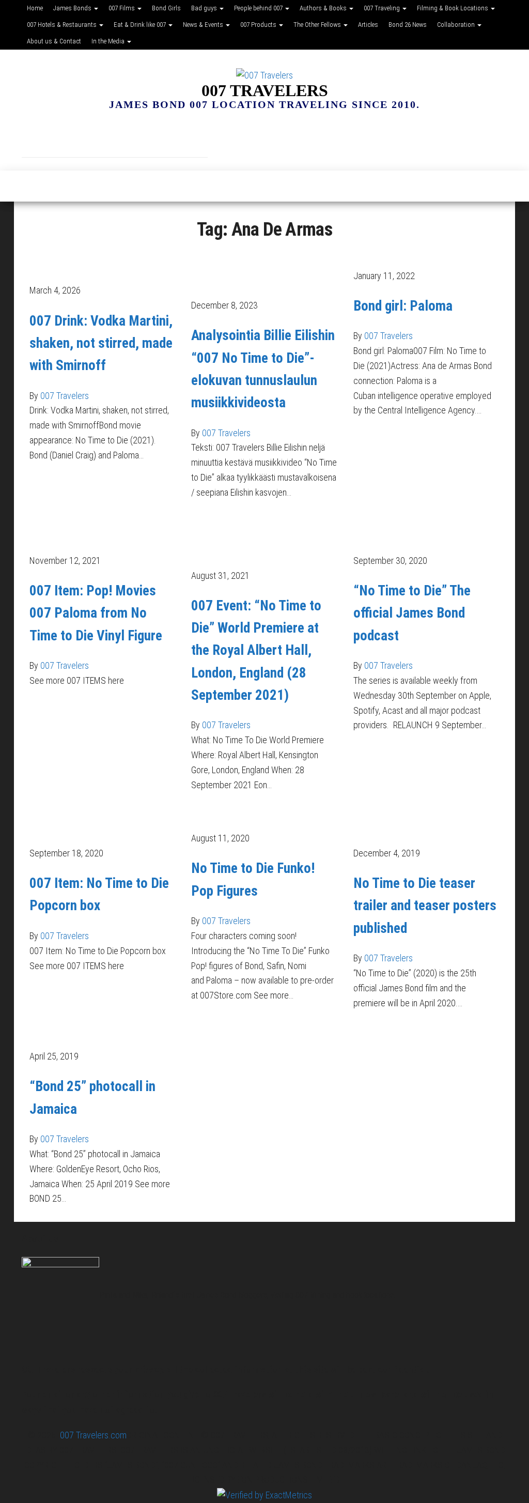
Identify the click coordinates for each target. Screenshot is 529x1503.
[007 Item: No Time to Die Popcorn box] (102, 823)
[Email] (99, 137)
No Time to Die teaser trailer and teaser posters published (424, 905)
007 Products (259, 24)
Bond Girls (166, 8)
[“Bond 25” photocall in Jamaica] (89, 1034)
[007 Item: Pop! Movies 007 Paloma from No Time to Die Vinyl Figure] (102, 531)
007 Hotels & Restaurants (62, 24)
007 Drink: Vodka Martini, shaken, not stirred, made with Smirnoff (101, 343)
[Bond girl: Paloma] (389, 253)
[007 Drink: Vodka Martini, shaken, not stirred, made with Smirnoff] (102, 260)
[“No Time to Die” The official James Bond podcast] (426, 531)
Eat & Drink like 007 (140, 24)
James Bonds (73, 8)
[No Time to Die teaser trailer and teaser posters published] (426, 823)
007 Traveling (382, 8)
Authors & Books (324, 8)
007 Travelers (264, 90)
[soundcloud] (161, 137)
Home (35, 8)
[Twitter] (192, 137)
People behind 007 (259, 8)
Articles (368, 24)
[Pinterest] (130, 137)
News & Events (204, 24)
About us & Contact (54, 41)
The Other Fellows (318, 24)
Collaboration (456, 24)
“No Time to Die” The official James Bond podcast (412, 612)
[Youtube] (223, 137)
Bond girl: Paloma (403, 306)
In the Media (108, 41)
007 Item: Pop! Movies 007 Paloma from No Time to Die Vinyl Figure (95, 612)
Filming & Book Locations (453, 8)
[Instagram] (68, 137)
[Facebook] (37, 137)
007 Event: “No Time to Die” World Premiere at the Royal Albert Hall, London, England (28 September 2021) (256, 650)
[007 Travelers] (27, 186)
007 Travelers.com (93, 1435)
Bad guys (205, 8)
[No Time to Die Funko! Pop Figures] (257, 816)
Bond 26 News (407, 24)
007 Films (122, 8)
